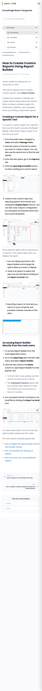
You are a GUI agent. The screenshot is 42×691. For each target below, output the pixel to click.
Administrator (8, 55)
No (9, 508)
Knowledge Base (9, 52)
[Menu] (38, 3)
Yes (9, 503)
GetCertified (24, 52)
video (31, 433)
